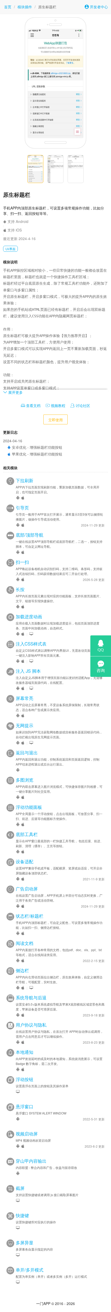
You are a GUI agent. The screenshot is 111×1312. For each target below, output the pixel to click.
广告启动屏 (27, 889)
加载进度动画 (29, 616)
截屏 (20, 1188)
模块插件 (25, 6)
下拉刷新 (24, 480)
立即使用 (55, 419)
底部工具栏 (27, 834)
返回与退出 (27, 752)
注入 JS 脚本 (28, 671)
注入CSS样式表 (31, 644)
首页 (7, 6)
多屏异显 (24, 1242)
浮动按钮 (24, 1079)
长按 (20, 589)
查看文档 (33, 405)
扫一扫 (22, 562)
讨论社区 (82, 405)
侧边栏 (22, 970)
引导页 (22, 507)
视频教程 (57, 405)
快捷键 (22, 1215)
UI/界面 (10, 249)
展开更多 (15, 392)
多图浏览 (24, 780)
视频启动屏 (27, 1134)
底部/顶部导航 (29, 535)
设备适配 (24, 861)
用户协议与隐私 (31, 1025)
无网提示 (24, 725)
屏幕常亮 (24, 698)
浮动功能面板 (29, 807)
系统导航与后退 (31, 997)
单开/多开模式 (29, 1270)
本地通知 (24, 1052)
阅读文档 (24, 943)
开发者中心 (98, 6)
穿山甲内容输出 (31, 1161)
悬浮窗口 (24, 1106)
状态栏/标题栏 (29, 916)
